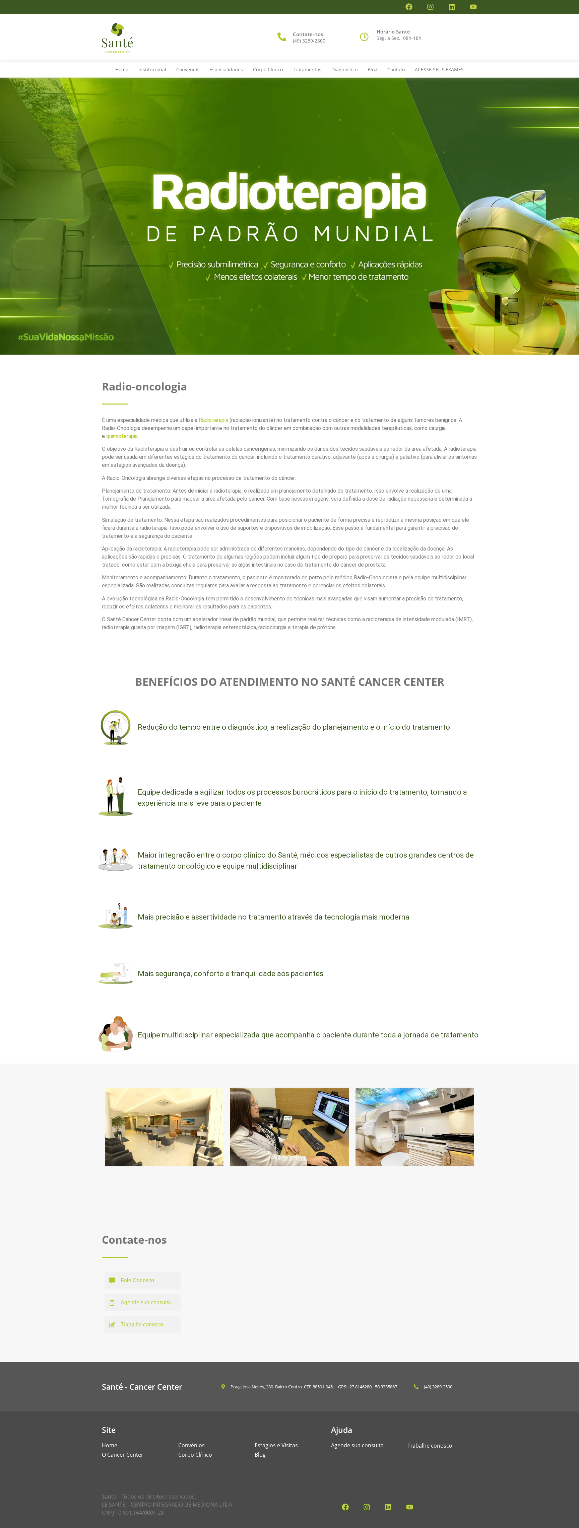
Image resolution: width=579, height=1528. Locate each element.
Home (121, 69)
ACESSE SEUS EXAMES (439, 69)
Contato (396, 69)
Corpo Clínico (268, 69)
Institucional (152, 69)
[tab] (143, 1280)
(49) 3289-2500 (309, 41)
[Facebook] (408, 6)
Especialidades (226, 69)
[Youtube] (473, 6)
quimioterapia (122, 436)
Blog (372, 69)
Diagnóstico (344, 69)
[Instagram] (430, 6)
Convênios (187, 69)
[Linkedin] (451, 6)
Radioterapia (214, 420)
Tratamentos (307, 69)
